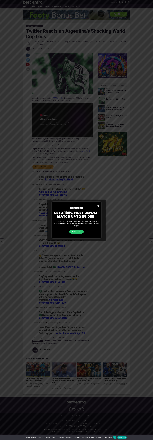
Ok (115, 437)
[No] (151, 437)
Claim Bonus (76, 232)
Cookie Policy (122, 437)
